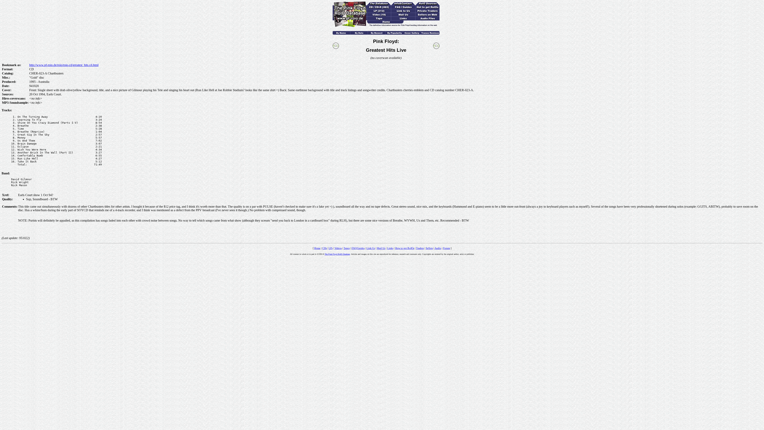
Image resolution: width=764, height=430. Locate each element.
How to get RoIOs (404, 248)
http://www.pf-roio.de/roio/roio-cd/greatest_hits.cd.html (63, 65)
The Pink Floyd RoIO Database (337, 254)
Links (390, 248)
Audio (438, 248)
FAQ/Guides (358, 248)
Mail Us (381, 248)
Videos (338, 248)
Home (317, 248)
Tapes (347, 248)
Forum (446, 248)
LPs (331, 248)
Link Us (370, 248)
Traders (420, 248)
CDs (324, 248)
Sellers (429, 248)
